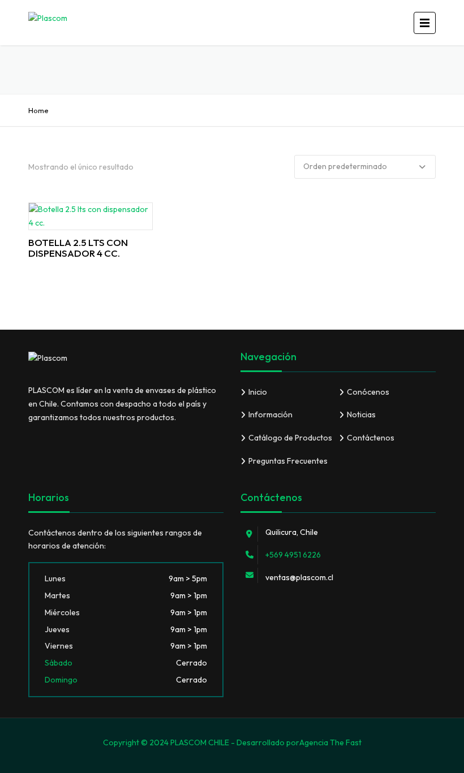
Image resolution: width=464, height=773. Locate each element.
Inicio (257, 392)
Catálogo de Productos (290, 438)
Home (38, 110)
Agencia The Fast (330, 742)
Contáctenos (370, 438)
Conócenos (368, 392)
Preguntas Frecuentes (288, 461)
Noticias (361, 414)
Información (270, 414)
